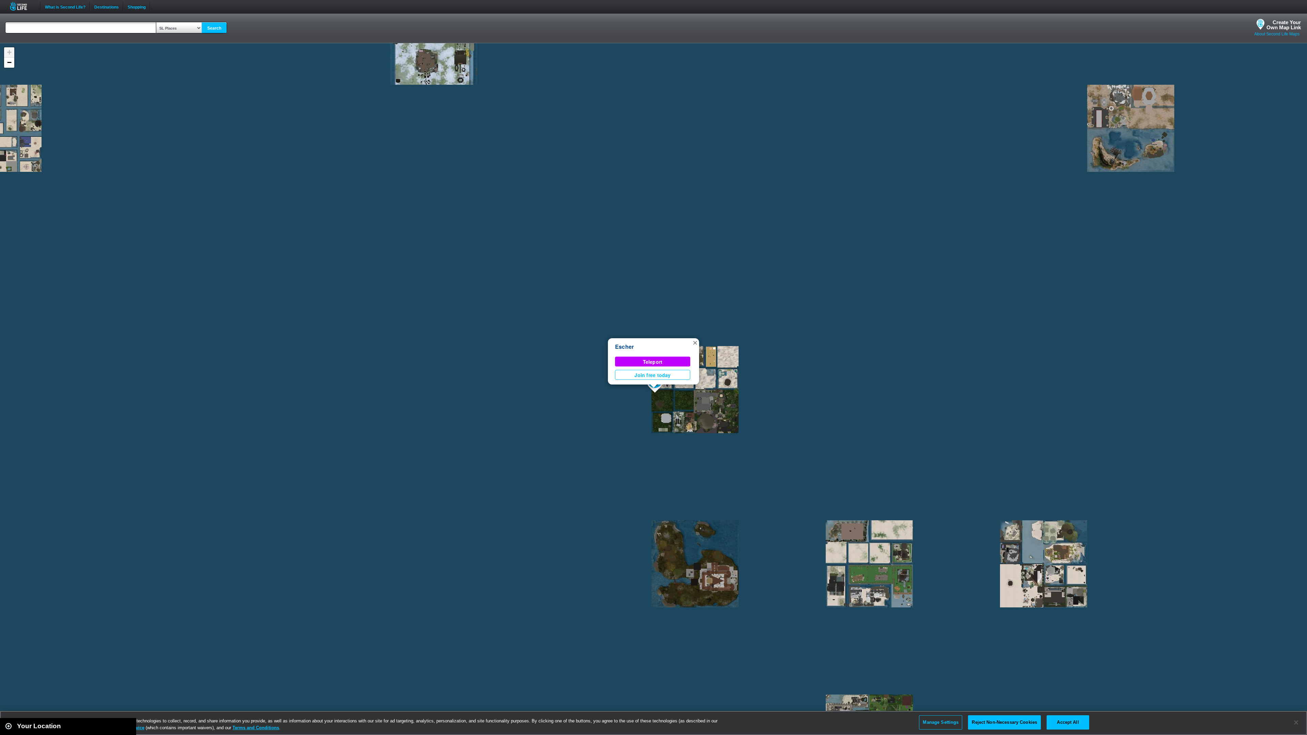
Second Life (22, 6)
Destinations (106, 6)
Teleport (653, 361)
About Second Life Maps (1277, 34)
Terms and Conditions (255, 727)
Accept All (1068, 722)
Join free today (652, 375)
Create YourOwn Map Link (1283, 24)
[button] (695, 342)
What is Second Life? (65, 6)
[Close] (1296, 722)
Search (214, 28)
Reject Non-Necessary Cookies (1004, 722)
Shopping (137, 6)
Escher (624, 346)
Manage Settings (940, 722)
